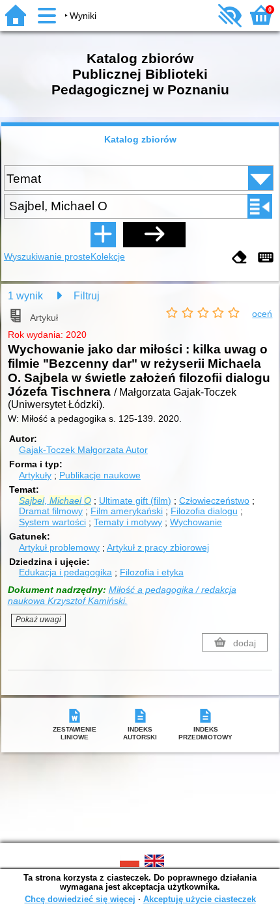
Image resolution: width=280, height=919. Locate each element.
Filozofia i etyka (152, 572)
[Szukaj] (154, 234)
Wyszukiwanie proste (47, 256)
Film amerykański (127, 511)
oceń (262, 314)
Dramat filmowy (51, 511)
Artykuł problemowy (59, 547)
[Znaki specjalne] (265, 258)
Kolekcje (108, 256)
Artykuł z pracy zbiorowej (158, 547)
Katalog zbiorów (140, 139)
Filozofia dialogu (204, 511)
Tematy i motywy (128, 522)
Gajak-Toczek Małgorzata (83, 450)
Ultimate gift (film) (135, 500)
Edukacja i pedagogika (65, 572)
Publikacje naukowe (100, 475)
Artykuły (35, 475)
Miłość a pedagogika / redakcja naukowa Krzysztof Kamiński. (122, 595)
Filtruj (87, 295)
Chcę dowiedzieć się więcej (80, 899)
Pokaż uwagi (38, 620)
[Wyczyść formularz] (239, 258)
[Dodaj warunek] (103, 234)
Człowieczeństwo (214, 500)
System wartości (52, 522)
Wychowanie (196, 522)
